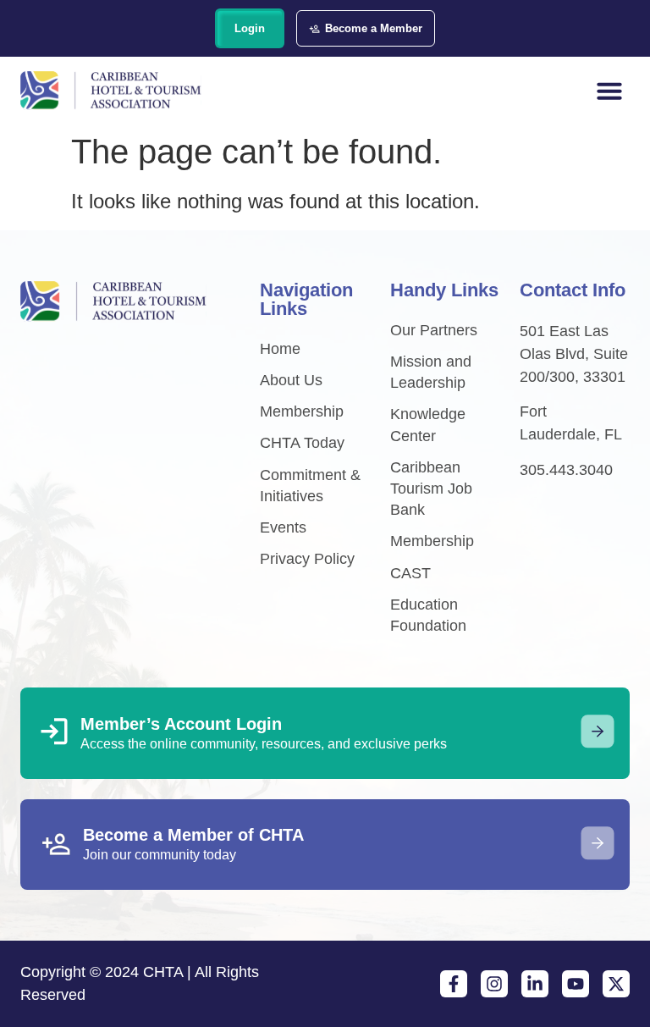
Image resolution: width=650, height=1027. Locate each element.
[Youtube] (575, 983)
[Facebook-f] (453, 983)
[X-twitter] (616, 983)
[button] (609, 90)
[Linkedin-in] (534, 983)
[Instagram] (494, 983)
